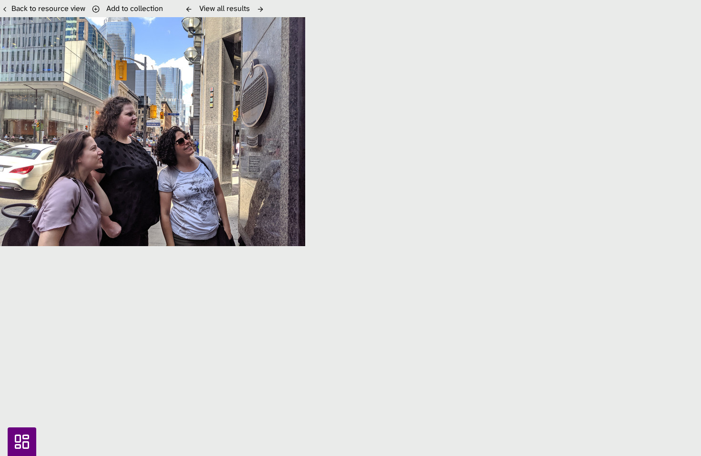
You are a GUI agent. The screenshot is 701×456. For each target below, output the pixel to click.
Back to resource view (48, 8)
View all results (224, 8)
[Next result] (260, 9)
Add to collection (133, 8)
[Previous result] (189, 9)
